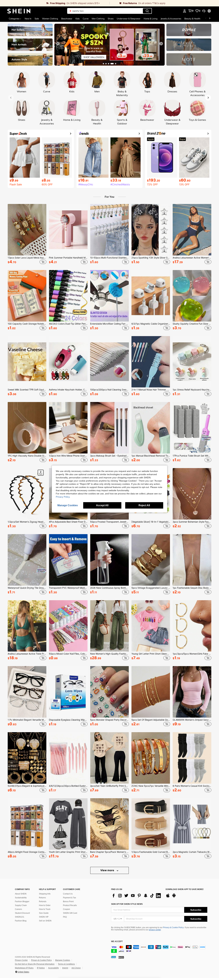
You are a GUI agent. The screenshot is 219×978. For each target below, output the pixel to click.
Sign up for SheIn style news (127, 904)
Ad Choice (76, 968)
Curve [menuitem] (85, 18)
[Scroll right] (210, 18)
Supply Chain (21, 905)
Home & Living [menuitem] (150, 18)
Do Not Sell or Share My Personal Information (35, 964)
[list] (136, 895)
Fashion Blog (20, 921)
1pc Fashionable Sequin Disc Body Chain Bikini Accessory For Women (192, 588)
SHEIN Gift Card (70, 913)
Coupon (66, 909)
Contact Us (68, 894)
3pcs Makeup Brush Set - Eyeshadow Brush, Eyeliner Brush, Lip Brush (109, 455)
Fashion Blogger (22, 901)
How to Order (45, 905)
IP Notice (41, 968)
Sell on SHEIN (45, 921)
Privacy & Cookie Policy (173, 927)
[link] (55, 3)
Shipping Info (45, 894)
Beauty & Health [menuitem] (192, 18)
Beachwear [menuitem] (66, 18)
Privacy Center (21, 960)
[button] (204, 11)
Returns (42, 898)
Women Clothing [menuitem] (50, 18)
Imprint (65, 968)
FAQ (65, 917)
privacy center (155, 930)
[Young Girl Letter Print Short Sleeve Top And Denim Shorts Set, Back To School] (150, 626)
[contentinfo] (159, 949)
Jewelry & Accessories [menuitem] (171, 18)
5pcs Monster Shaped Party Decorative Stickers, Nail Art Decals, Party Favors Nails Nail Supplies (109, 720)
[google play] (174, 897)
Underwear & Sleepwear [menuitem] (128, 18)
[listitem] (27, 234)
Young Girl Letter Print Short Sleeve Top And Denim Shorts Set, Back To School (150, 653)
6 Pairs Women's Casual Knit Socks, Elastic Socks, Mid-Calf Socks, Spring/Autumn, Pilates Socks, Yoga (192, 786)
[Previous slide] (58, 44)
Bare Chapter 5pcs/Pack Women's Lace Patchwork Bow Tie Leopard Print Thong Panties (109, 852)
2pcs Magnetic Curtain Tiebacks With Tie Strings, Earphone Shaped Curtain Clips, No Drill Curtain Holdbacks (192, 852)
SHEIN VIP (43, 917)
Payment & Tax (69, 898)
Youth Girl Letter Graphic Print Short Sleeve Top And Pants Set (68, 852)
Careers (18, 909)
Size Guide (44, 913)
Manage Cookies (62, 960)
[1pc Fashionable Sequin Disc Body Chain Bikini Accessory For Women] (192, 560)
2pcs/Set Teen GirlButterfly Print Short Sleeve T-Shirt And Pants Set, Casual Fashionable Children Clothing (109, 786)
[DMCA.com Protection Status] (121, 957)
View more (107, 870)
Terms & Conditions (66, 964)
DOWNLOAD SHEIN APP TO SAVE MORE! (185, 889)
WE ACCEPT (117, 941)
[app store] (168, 897)
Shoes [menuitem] (111, 18)
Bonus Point (68, 901)
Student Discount (22, 913)
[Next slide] (161, 44)
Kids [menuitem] (78, 18)
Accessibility (53, 968)
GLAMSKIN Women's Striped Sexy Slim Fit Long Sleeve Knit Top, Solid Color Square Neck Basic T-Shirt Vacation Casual (192, 720)
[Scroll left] (206, 18)
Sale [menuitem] (37, 18)
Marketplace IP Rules (24, 968)
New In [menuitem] (28, 18)
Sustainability (21, 898)
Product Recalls (70, 905)
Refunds (42, 901)
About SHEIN (20, 894)
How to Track (44, 909)
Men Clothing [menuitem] (98, 18)
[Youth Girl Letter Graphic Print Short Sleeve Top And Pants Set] (68, 824)
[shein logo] (18, 10)
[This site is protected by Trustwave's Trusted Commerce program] (113, 957)
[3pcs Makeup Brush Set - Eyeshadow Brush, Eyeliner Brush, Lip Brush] (109, 427)
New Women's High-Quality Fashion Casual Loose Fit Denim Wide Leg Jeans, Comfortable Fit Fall (109, 653)
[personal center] (184, 11)
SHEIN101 (19, 917)
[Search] (147, 10)
